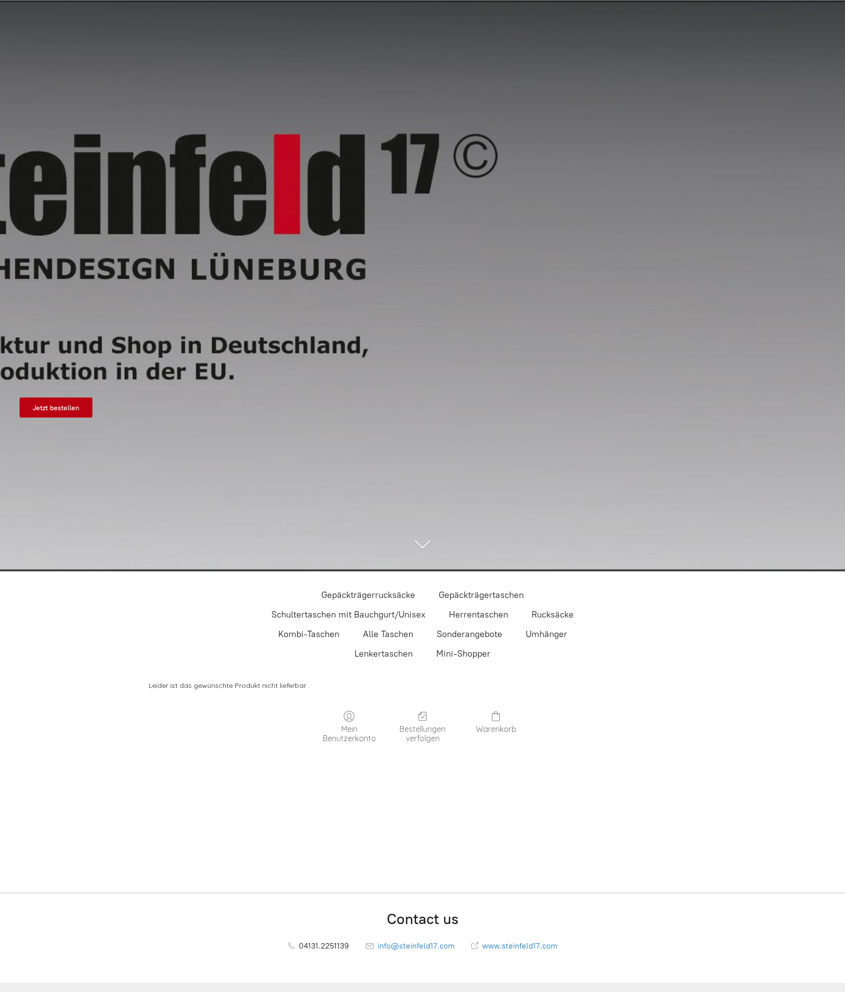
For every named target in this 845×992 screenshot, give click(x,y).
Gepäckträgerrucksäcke (368, 595)
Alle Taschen (388, 634)
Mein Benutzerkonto (349, 733)
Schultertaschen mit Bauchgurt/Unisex (348, 614)
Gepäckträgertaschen (481, 595)
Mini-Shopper (463, 653)
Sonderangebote (469, 634)
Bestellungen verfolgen (422, 733)
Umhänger (546, 634)
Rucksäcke (553, 614)
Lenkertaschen (384, 653)
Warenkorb (496, 729)
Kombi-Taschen (308, 634)
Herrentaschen (478, 614)
